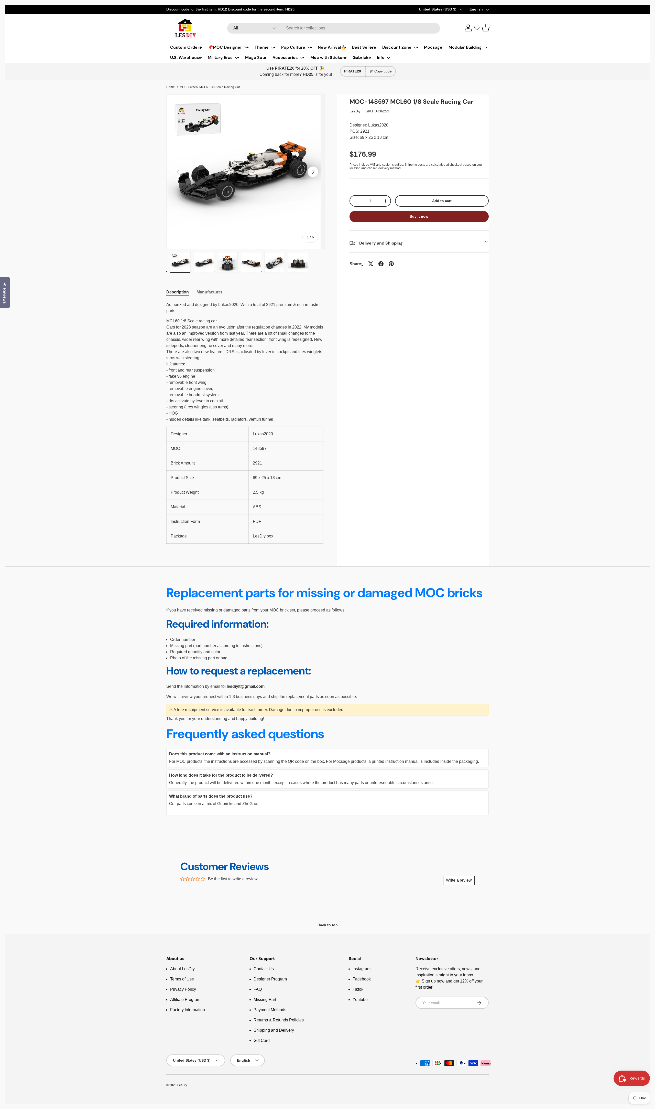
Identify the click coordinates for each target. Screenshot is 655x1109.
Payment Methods (270, 1010)
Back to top (328, 925)
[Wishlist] (477, 28)
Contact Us (264, 969)
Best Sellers (364, 47)
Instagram (361, 969)
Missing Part (265, 999)
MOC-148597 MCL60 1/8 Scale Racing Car (210, 87)
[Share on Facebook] (381, 264)
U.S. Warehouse (186, 57)
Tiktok (358, 989)
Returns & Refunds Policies (279, 1020)
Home (170, 87)
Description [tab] (177, 292)
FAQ (258, 989)
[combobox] (333, 28)
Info (381, 57)
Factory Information (187, 1010)
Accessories (285, 57)
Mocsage (433, 47)
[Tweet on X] (371, 264)
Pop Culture (293, 47)
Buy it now (419, 216)
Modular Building (465, 47)
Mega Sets (255, 57)
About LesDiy (182, 969)
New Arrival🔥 (332, 47)
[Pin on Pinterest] (391, 264)
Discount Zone (396, 47)
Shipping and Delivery (274, 1030)
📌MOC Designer (225, 47)
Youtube (360, 999)
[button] (485, 28)
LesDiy (355, 111)
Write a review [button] (459, 880)
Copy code (383, 71)
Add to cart (442, 201)
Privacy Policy (183, 989)
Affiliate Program (185, 999)
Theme (262, 47)
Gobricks (362, 57)
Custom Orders (186, 47)
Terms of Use (182, 979)
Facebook (362, 979)
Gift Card (262, 1040)
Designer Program (270, 979)
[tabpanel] (245, 423)
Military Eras (220, 57)
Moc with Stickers (328, 57)
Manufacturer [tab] (209, 292)
